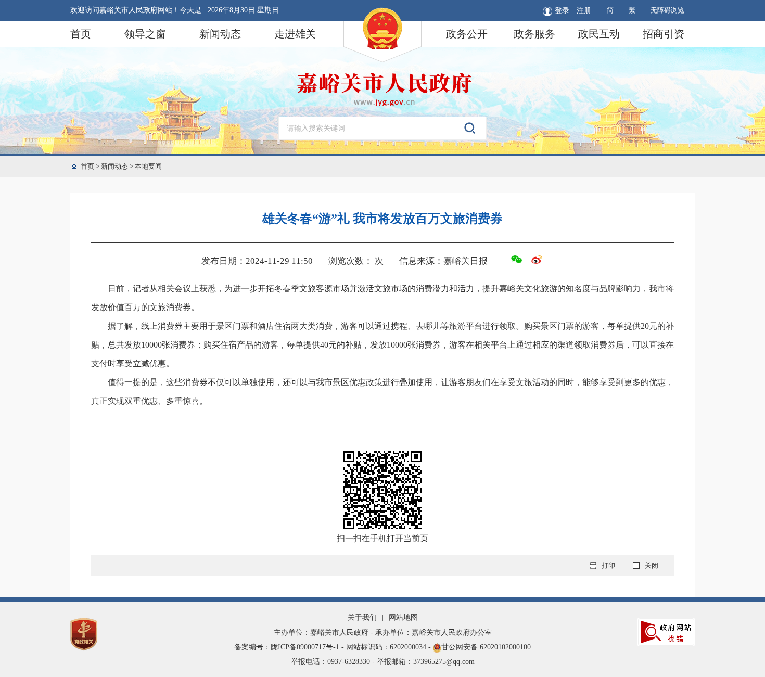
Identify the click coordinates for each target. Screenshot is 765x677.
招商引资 (663, 34)
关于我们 (362, 617)
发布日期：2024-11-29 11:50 (257, 261)
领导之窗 (145, 34)
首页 (80, 34)
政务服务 (534, 34)
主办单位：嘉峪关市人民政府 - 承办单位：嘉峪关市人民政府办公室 (383, 632)
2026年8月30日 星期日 (243, 10)
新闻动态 (220, 34)
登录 (562, 11)
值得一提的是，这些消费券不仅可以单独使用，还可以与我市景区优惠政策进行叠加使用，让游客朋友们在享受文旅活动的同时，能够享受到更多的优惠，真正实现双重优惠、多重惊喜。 (382, 391)
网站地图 (403, 617)
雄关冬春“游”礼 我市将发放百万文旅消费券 (382, 218)
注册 (584, 11)
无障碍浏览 (667, 10)
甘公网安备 (382, 647)
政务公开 (467, 34)
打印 (608, 565)
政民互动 (599, 34)
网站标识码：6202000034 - (389, 647)
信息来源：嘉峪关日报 (443, 261)
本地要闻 (148, 166)
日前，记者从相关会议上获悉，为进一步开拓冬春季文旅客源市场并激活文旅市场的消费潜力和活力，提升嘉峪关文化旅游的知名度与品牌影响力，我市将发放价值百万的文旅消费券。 (382, 298)
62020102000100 (505, 647)
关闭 (651, 565)
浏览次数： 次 (356, 261)
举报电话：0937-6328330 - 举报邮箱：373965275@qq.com (383, 662)
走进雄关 (295, 34)
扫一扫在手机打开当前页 (382, 538)
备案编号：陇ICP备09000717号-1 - (290, 647)
